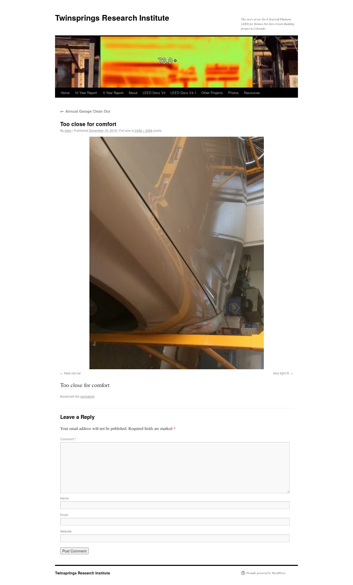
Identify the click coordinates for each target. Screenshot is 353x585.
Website (66, 531)
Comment (68, 439)
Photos (233, 92)
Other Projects (212, 92)
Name (64, 498)
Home (65, 92)
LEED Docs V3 (154, 92)
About (133, 92)
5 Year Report (113, 92)
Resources (252, 92)
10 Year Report (86, 92)
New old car (72, 373)
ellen (68, 130)
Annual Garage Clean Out (85, 111)
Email (64, 514)
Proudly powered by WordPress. (266, 573)
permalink (87, 396)
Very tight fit (281, 373)
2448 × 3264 (143, 130)
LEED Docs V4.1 (183, 92)
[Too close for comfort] (176, 253)
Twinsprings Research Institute (112, 17)
